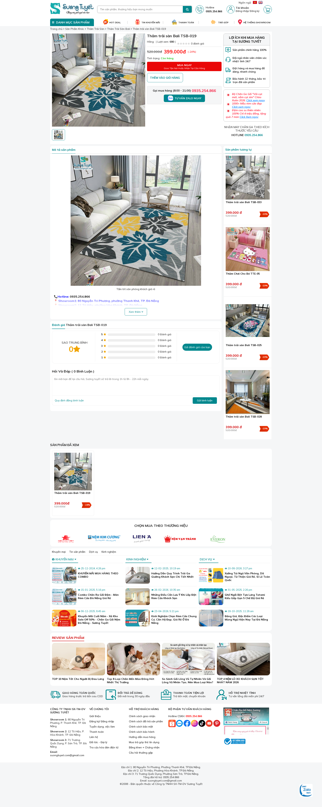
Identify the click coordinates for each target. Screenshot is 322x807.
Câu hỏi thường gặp (141, 752)
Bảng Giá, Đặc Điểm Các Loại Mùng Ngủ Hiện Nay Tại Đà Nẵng (246, 618)
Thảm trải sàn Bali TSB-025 (244, 345)
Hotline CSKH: (185, 716)
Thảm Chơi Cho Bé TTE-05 (243, 273)
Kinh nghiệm (109, 551)
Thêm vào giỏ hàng (165, 77)
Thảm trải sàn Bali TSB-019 (72, 493)
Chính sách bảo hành (141, 731)
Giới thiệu (95, 716)
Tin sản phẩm (77, 551)
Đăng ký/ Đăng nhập (101, 721)
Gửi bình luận (204, 400)
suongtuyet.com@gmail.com (67, 755)
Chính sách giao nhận (142, 716)
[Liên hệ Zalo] (306, 791)
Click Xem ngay (249, 117)
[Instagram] (194, 724)
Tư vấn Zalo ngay (188, 98)
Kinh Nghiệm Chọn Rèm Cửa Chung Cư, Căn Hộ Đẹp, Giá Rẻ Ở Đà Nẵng (174, 620)
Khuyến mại (59, 551)
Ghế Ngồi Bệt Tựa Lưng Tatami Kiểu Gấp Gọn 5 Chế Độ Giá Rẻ (245, 596)
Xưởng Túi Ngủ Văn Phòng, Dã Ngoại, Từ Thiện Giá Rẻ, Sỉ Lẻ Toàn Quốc (247, 577)
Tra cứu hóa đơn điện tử (103, 747)
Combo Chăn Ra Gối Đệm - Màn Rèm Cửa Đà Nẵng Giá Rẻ (98, 596)
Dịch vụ (93, 551)
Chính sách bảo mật (141, 726)
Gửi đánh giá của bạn (197, 347)
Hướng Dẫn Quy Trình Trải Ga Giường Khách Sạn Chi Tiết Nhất (172, 575)
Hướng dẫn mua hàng (142, 737)
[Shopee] (172, 724)
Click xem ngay (255, 100)
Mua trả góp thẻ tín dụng (144, 742)
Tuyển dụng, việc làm (102, 726)
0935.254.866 (204, 90)
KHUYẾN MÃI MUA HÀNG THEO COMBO (98, 575)
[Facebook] (187, 724)
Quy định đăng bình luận (69, 400)
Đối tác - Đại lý (98, 742)
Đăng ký (254, 10)
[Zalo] (179, 724)
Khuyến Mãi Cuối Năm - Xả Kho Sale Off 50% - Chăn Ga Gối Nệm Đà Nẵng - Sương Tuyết (99, 620)
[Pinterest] (216, 724)
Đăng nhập (242, 10)
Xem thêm (135, 311)
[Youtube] (209, 724)
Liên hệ (93, 737)
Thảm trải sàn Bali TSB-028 (244, 416)
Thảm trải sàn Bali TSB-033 (244, 202)
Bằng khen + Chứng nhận (144, 747)
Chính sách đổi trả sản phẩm (146, 721)
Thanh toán (96, 731)
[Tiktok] (202, 724)
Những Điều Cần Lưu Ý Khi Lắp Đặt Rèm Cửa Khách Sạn (173, 596)
